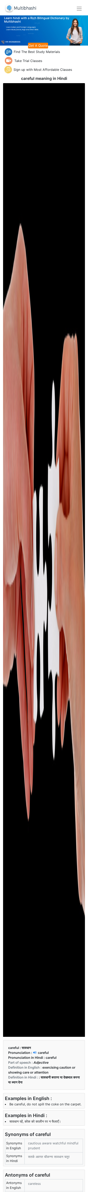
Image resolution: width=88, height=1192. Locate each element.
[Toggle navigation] (79, 9)
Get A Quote (38, 46)
